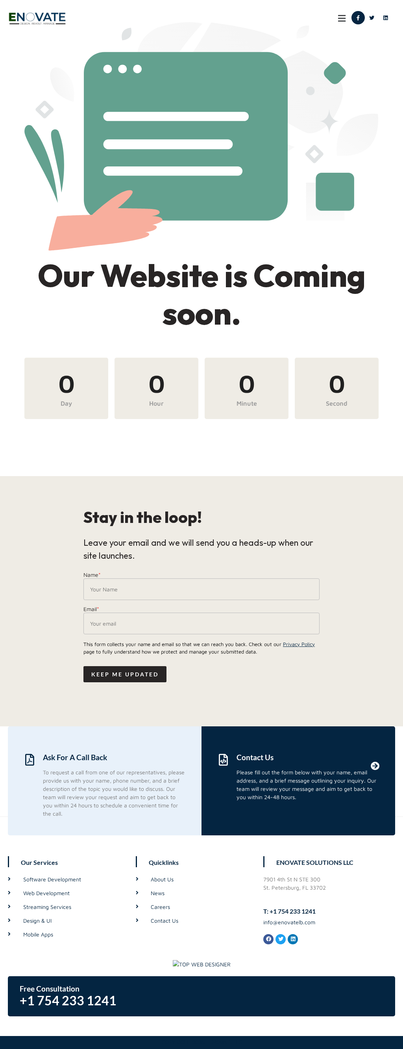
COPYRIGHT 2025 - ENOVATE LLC (201, 1042)
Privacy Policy (299, 644)
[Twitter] (372, 17)
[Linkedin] (385, 17)
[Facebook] (268, 939)
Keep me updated (125, 674)
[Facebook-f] (358, 17)
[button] (342, 18)
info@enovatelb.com (289, 922)
